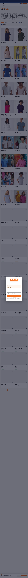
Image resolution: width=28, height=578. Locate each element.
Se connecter (15, 297)
